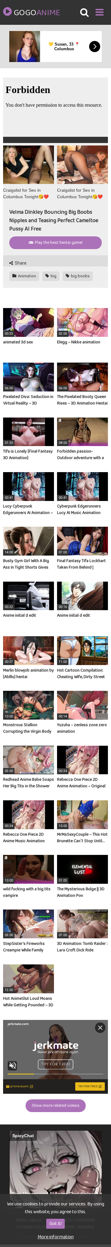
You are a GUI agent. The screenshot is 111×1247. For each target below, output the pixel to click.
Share (20, 263)
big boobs (80, 276)
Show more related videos (56, 1105)
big (53, 276)
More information (56, 1237)
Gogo (37, 13)
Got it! (55, 1223)
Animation (26, 276)
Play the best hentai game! (58, 242)
